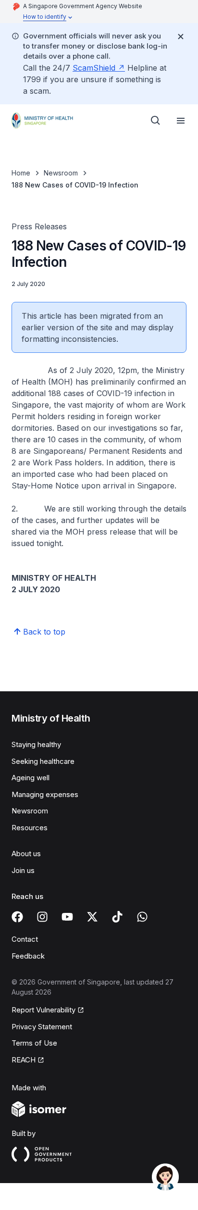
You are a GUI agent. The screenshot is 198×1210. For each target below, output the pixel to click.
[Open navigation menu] (180, 120)
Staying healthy (36, 744)
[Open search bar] (155, 120)
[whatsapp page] (142, 917)
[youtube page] (67, 917)
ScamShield (94, 68)
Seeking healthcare (43, 761)
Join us (23, 870)
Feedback (28, 956)
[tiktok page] (117, 917)
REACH (24, 1059)
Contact (25, 939)
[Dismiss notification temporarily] (180, 36)
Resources (30, 827)
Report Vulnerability (43, 1009)
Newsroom (61, 173)
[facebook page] (17, 917)
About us (26, 853)
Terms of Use (34, 1043)
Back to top (44, 631)
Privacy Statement (42, 1026)
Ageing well (31, 777)
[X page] (92, 917)
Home (21, 173)
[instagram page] (42, 917)
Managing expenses (45, 794)
